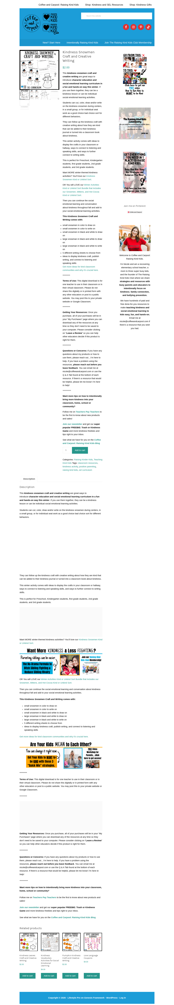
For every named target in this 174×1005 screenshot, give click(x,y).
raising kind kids (70, 470)
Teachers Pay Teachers (88, 412)
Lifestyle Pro (74, 998)
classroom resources (88, 463)
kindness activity (70, 466)
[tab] (29, 479)
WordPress (112, 998)
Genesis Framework (94, 998)
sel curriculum (85, 470)
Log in (122, 998)
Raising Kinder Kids (83, 459)
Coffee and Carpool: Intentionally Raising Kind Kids (41, 24)
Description (29, 479)
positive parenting (87, 466)
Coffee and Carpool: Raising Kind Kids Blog (73, 917)
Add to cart (80, 450)
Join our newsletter (73, 424)
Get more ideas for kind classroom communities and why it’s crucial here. (54, 736)
